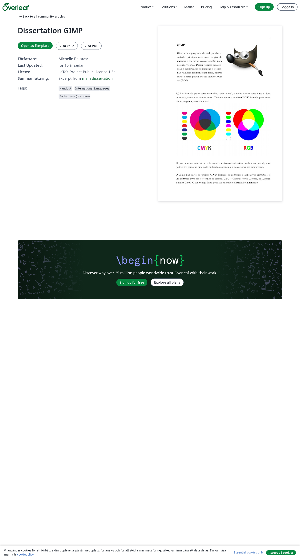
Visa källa (66, 46)
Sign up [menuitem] (264, 7)
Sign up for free (132, 282)
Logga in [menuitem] (287, 7)
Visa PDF (91, 46)
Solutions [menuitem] (167, 7)
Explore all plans (167, 282)
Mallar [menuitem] (189, 7)
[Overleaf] (15, 7)
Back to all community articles (42, 16)
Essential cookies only (248, 552)
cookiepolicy (25, 554)
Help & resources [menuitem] (232, 7)
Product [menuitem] (145, 7)
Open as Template (35, 45)
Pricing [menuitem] (206, 7)
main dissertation (97, 78)
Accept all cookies (281, 553)
